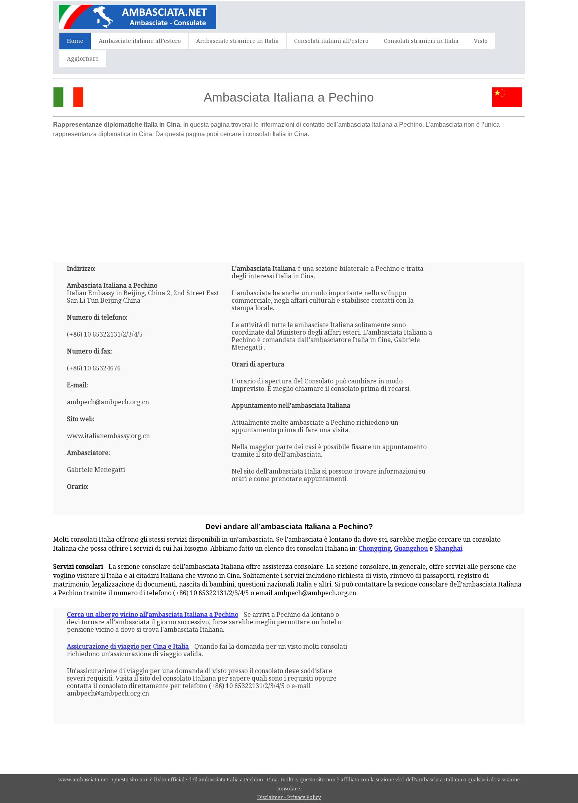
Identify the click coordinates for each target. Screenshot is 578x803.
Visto (481, 41)
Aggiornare (83, 59)
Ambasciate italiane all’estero (140, 41)
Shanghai (448, 548)
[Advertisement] (289, 197)
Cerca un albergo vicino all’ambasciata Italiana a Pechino (152, 614)
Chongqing (375, 548)
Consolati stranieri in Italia (421, 41)
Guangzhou (411, 548)
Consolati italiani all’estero (331, 41)
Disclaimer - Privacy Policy (289, 797)
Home (75, 41)
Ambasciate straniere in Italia (237, 41)
